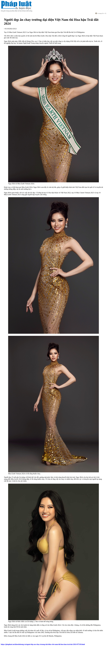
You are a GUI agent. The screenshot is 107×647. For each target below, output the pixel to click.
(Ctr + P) (102, 13)
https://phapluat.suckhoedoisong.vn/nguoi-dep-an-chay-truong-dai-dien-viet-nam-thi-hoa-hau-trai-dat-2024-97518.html (43, 644)
